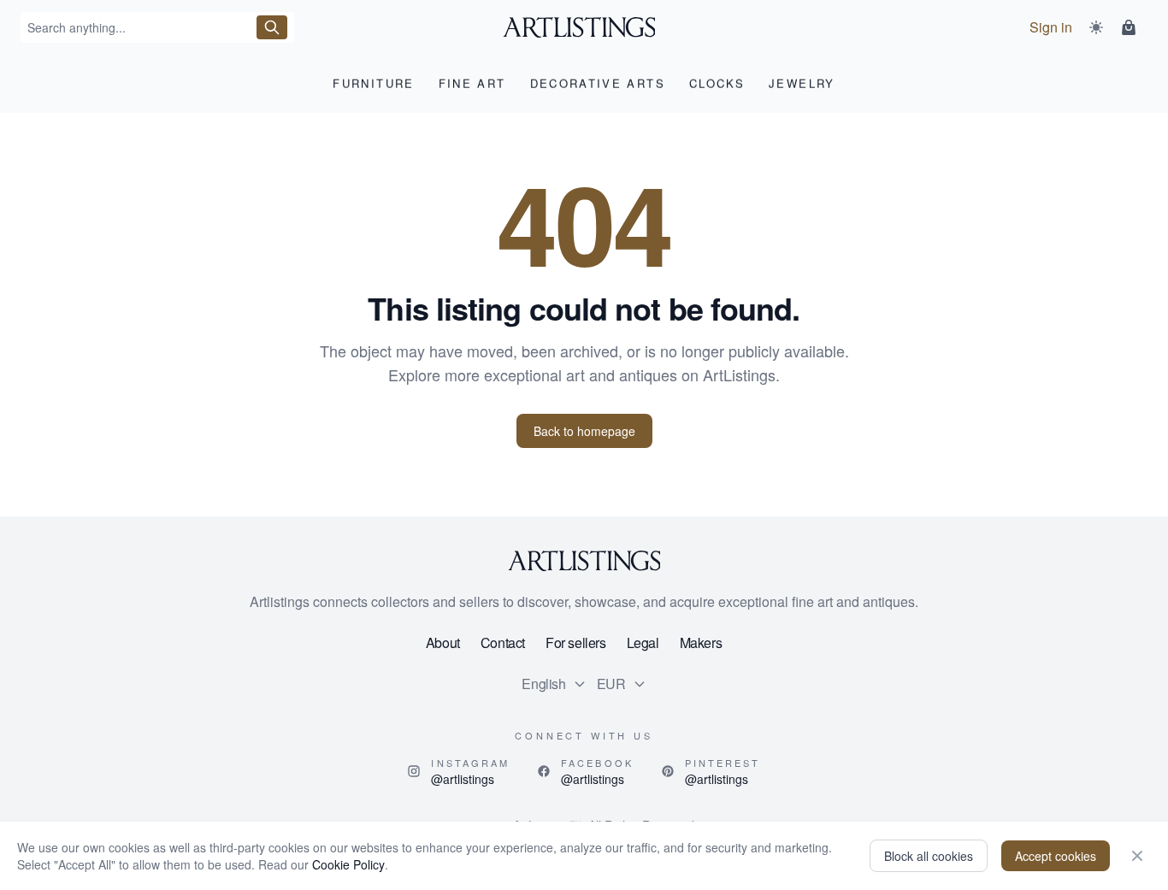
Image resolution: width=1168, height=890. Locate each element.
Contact (503, 642)
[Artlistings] (584, 27)
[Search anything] (272, 27)
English (543, 683)
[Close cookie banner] (1137, 855)
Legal (643, 642)
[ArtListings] (584, 561)
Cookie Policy (348, 864)
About (443, 642)
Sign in (1050, 27)
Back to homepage (584, 430)
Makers (701, 642)
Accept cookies (1055, 855)
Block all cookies (928, 855)
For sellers (576, 642)
